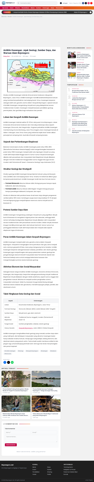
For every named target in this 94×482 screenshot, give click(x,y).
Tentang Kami (68, 467)
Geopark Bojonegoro (26, 328)
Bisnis (32, 8)
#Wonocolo (7, 353)
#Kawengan (44, 351)
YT (91, 3)
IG (88, 3)
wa (12, 362)
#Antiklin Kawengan (9, 351)
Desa (52, 8)
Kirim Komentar (10, 445)
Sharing (49, 472)
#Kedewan (53, 351)
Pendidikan (25, 8)
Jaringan (64, 3)
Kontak (66, 474)
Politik (49, 474)
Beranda (5, 8)
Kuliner (38, 8)
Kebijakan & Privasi (69, 469)
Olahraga (46, 8)
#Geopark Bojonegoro (32, 351)
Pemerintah (59, 8)
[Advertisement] (47, 33)
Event (11, 8)
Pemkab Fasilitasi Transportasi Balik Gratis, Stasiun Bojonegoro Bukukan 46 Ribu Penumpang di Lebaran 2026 (32, 12)
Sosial (34, 474)
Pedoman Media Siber (71, 472)
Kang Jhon (6, 56)
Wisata (17, 8)
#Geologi (20, 351)
